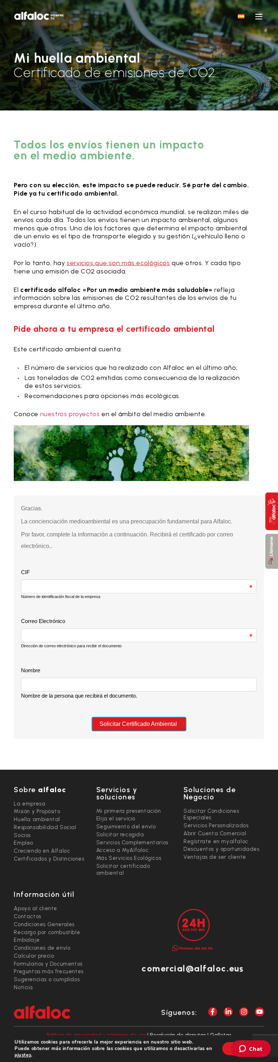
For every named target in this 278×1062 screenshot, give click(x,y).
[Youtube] (259, 1011)
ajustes (22, 1055)
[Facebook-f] (212, 1011)
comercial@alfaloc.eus (193, 968)
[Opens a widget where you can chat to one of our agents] (251, 1049)
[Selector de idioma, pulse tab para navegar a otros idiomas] (241, 16)
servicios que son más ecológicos (118, 263)
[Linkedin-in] (228, 1011)
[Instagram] (243, 1011)
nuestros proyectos (70, 414)
